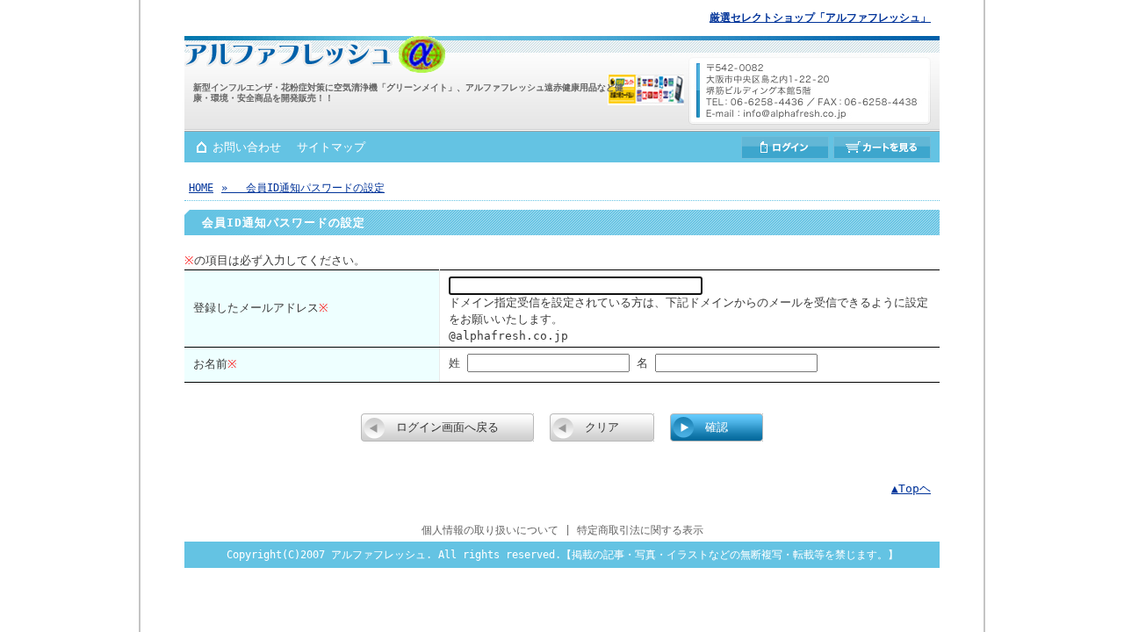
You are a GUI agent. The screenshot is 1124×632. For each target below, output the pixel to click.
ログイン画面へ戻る (447, 427)
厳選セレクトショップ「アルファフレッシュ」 (820, 17)
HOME (201, 188)
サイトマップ (331, 147)
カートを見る (882, 147)
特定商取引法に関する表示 (640, 530)
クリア (602, 427)
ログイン (785, 147)
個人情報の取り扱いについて (490, 530)
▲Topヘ (911, 488)
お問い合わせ (247, 147)
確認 (716, 427)
